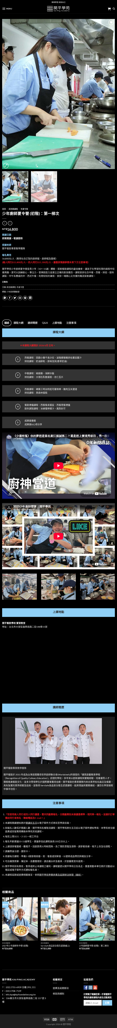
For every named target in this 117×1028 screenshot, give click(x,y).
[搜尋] (114, 8)
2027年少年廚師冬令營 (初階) (15, 945)
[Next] (109, 94)
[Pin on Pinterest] (25, 298)
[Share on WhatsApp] (4, 298)
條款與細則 (58, 993)
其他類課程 (13, 209)
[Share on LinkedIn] (30, 298)
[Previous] (8, 94)
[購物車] (109, 9)
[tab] (6, 323)
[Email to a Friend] (20, 298)
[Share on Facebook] (9, 298)
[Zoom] (6, 165)
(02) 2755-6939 (14, 987)
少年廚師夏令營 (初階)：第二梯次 (94, 945)
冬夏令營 (24, 209)
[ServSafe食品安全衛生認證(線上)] (58, 919)
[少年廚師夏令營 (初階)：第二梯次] (97, 919)
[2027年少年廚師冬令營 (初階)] (20, 919)
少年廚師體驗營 (13, 291)
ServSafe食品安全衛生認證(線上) (55, 945)
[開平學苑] (58, 8)
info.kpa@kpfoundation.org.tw (21, 994)
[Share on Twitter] (15, 298)
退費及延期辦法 (61, 988)
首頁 (4, 209)
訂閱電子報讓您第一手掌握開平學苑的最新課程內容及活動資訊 (98, 996)
